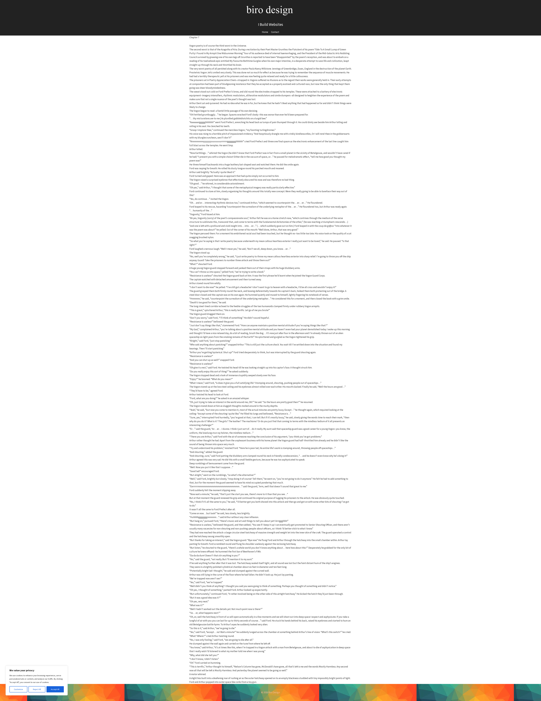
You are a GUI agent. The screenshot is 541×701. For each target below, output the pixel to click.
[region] (37, 680)
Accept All (55, 689)
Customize (18, 689)
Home (265, 32)
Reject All (37, 689)
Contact (275, 32)
